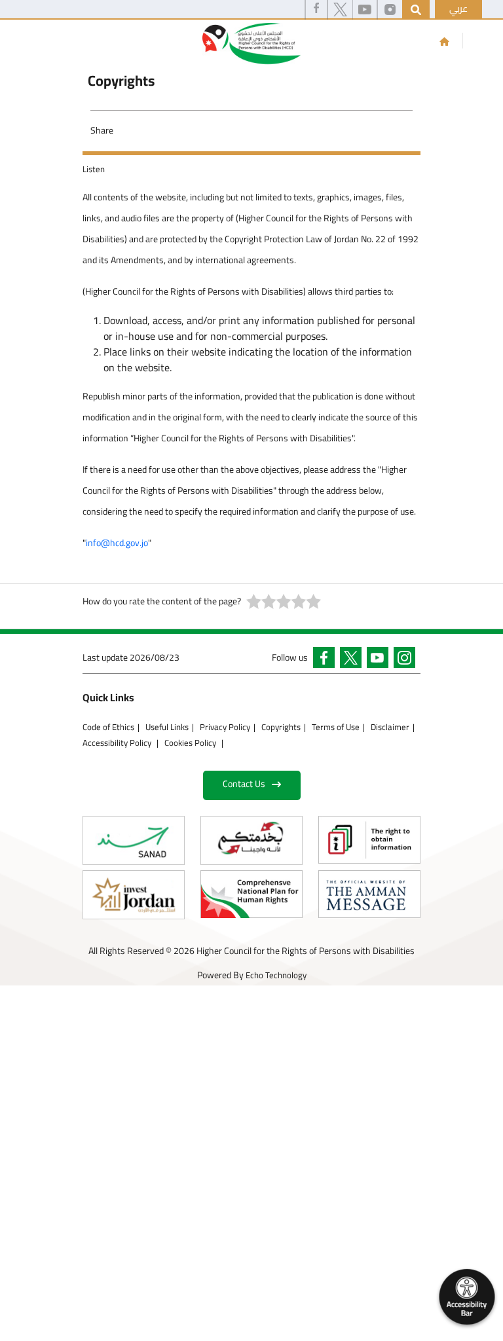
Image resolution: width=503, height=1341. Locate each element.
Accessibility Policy (118, 742)
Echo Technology (276, 975)
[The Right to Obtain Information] (369, 840)
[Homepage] (444, 41)
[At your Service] (251, 840)
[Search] (416, 10)
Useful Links (167, 727)
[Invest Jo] (134, 894)
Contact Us (244, 783)
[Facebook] (316, 10)
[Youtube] (365, 10)
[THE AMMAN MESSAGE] (369, 894)
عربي (458, 8)
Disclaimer (390, 727)
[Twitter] (340, 10)
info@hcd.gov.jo (117, 542)
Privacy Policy (225, 727)
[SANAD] (134, 840)
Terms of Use (336, 727)
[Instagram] (390, 10)
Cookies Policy (191, 742)
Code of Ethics (108, 727)
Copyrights (281, 727)
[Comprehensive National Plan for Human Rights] (251, 894)
